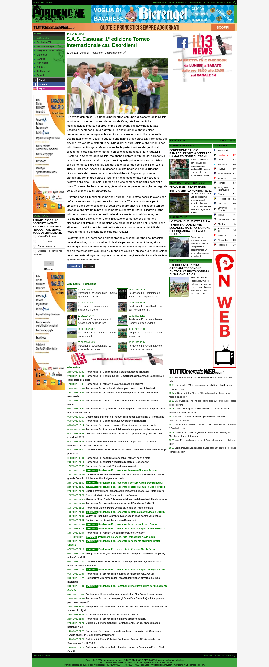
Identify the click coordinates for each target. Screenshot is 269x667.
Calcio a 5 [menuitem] (42, 54)
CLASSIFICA (221, 145)
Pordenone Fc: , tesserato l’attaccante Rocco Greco (122, 524)
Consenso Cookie (211, 655)
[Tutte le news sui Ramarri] (58, 12)
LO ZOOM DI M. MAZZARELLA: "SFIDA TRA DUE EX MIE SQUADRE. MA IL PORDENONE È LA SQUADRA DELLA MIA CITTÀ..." (190, 228)
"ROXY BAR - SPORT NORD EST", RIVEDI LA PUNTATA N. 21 (190, 189)
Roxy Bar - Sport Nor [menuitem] (48, 50)
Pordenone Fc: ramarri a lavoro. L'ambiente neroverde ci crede (121, 425)
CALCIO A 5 (176, 260)
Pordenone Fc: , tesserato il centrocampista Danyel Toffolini (126, 569)
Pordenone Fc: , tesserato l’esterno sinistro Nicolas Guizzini (126, 512)
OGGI (223, 140)
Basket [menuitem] (41, 59)
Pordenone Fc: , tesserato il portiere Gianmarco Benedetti (125, 482)
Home (37, 33)
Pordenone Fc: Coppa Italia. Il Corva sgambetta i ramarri (117, 371)
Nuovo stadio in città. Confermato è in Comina (111, 495)
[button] (49, 263)
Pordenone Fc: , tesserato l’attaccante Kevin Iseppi (120, 537)
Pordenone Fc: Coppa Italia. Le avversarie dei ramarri (116, 421)
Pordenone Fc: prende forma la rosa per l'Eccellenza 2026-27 (120, 503)
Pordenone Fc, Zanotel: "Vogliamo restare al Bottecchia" (117, 462)
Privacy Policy (228, 655)
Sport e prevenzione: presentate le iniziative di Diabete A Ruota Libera (125, 491)
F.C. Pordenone (45, 241)
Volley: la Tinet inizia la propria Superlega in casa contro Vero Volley (123, 516)
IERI (232, 140)
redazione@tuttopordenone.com (156, 665)
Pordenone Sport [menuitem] (46, 46)
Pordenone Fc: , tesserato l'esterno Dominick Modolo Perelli (126, 487)
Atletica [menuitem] (41, 67)
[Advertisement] (203, 110)
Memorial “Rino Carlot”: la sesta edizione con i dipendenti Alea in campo (126, 499)
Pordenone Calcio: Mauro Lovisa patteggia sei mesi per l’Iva (119, 507)
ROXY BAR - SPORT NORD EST (187, 182)
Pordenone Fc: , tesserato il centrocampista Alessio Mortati (126, 528)
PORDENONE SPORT (182, 145)
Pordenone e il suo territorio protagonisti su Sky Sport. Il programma (124, 594)
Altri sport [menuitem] (42, 63)
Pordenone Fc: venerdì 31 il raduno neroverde (111, 466)
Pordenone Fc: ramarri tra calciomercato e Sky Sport (115, 532)
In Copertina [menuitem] (43, 38)
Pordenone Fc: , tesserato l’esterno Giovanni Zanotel (122, 470)
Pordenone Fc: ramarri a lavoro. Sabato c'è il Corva (114, 384)
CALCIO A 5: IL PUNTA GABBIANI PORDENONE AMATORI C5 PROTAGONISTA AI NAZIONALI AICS (189, 269)
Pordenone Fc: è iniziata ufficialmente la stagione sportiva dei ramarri (124, 429)
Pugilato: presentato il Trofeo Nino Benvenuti (111, 520)
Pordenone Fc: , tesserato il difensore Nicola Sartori (121, 549)
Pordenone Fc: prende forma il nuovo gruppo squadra (116, 618)
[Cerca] (234, 2)
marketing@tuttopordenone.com (189, 665)
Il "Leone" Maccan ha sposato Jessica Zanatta (112, 614)
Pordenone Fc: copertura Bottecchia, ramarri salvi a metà (118, 458)
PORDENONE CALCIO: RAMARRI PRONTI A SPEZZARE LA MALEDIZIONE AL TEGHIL (190, 153)
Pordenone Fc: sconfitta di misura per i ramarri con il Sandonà (120, 388)
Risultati (49, 269)
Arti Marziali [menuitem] (43, 71)
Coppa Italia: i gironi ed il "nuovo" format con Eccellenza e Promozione (125, 416)
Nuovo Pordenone (46, 246)
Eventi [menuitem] (40, 75)
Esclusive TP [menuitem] (44, 42)
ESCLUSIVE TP (178, 217)
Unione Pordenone (47, 236)
